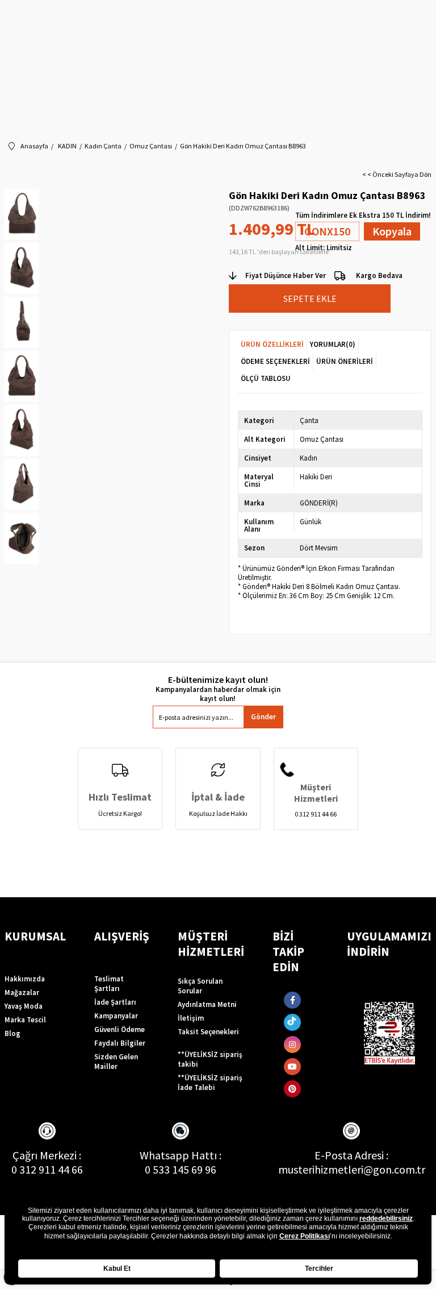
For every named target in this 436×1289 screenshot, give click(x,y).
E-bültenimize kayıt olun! (218, 679)
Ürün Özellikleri (272, 344)
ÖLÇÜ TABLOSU (266, 378)
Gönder (263, 717)
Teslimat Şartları (109, 983)
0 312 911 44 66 (47, 1169)
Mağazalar (22, 992)
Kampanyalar (116, 1016)
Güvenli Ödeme (119, 1029)
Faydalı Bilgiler (119, 1043)
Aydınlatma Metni (207, 1004)
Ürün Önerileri (344, 361)
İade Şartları (115, 1002)
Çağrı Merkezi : (46, 1155)
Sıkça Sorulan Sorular (200, 986)
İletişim (191, 1018)
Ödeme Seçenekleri (275, 361)
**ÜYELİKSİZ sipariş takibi (210, 1059)
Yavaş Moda (24, 1006)
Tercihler (319, 1269)
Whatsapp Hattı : (180, 1155)
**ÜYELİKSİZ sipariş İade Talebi (210, 1082)
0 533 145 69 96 (180, 1169)
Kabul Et (117, 1269)
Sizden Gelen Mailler (116, 1061)
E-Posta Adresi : (351, 1155)
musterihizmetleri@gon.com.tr (351, 1169)
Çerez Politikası (304, 1236)
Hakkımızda (25, 979)
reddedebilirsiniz (386, 1218)
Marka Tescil (25, 1020)
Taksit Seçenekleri (208, 1032)
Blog (12, 1033)
